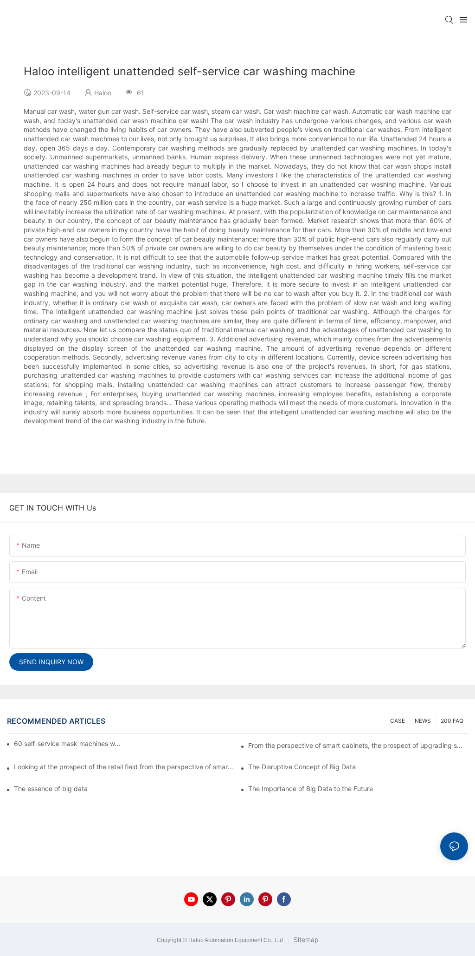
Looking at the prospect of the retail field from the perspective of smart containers (124, 767)
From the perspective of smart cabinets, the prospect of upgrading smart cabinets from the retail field (358, 745)
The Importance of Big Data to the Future (310, 788)
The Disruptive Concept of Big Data (302, 767)
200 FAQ (452, 720)
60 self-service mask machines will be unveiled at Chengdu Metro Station (68, 743)
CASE (397, 720)
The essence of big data (51, 788)
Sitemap (305, 939)
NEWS (423, 720)
